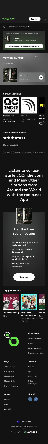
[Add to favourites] (36, 58)
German (7, 152)
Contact (31, 367)
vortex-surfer (25, 79)
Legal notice (9, 376)
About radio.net (34, 339)
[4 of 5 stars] (16, 138)
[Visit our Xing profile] (36, 399)
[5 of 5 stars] (20, 138)
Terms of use (9, 367)
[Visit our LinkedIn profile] (30, 399)
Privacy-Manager (11, 386)
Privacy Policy (9, 371)
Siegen (17, 152)
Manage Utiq (9, 381)
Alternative (9, 63)
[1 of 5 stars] (5, 138)
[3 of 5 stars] (12, 138)
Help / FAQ (32, 376)
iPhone (7, 400)
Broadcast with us (35, 353)
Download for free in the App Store (24, 46)
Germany (27, 152)
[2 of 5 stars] (9, 138)
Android (7, 409)
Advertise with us (35, 348)
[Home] (4, 27)
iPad (6, 404)
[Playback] (41, 77)
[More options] (43, 57)
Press (30, 343)
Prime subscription (33, 382)
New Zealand (25, 422)
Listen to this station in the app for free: (21, 33)
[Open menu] (44, 19)
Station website (9, 145)
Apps (30, 371)
